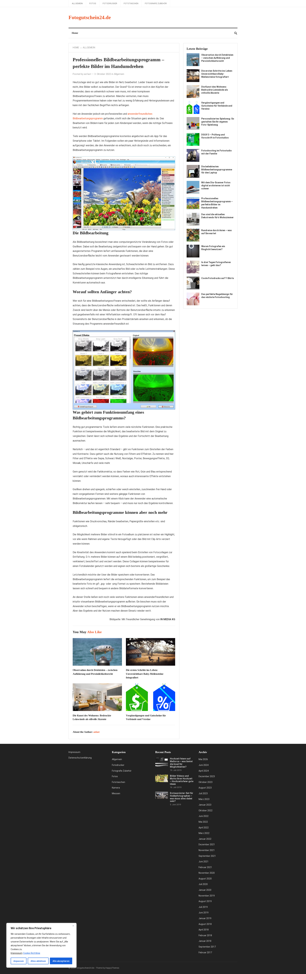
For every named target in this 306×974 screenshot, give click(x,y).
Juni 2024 (203, 765)
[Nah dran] (73, 926)
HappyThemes (112, 968)
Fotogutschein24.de (90, 17)
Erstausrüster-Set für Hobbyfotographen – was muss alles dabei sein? (181, 797)
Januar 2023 (205, 804)
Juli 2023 (203, 793)
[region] (41, 945)
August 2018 (205, 924)
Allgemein (77, 3)
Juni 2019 (203, 912)
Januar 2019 (205, 918)
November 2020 (207, 873)
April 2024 (204, 771)
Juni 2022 (203, 816)
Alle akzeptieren (61, 961)
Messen (116, 793)
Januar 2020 (205, 890)
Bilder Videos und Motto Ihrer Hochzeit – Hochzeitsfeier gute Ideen (181, 780)
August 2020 (205, 878)
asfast (87, 74)
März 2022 (204, 833)
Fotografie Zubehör (156, 3)
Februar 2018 (205, 935)
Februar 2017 (205, 952)
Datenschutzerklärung (80, 757)
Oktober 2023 (205, 782)
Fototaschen (131, 3)
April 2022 (204, 827)
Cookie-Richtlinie (31, 953)
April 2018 (204, 929)
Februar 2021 (205, 867)
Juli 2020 (203, 884)
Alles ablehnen (38, 961)
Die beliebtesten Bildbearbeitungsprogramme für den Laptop (216, 169)
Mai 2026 (203, 759)
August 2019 (205, 901)
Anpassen (18, 961)
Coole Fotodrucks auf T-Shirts (217, 278)
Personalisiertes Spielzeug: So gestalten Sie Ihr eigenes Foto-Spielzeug (217, 121)
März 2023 (204, 799)
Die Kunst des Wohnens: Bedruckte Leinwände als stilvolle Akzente (214, 90)
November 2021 (207, 850)
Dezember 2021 (207, 844)
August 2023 (205, 787)
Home (75, 33)
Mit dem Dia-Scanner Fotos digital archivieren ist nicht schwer (215, 185)
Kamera (116, 787)
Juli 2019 (203, 907)
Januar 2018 (205, 941)
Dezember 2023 (207, 776)
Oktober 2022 (205, 810)
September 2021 (207, 856)
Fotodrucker (110, 3)
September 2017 (207, 946)
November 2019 (207, 895)
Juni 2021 (203, 861)
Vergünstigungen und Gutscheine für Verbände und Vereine (216, 105)
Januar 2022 (205, 839)
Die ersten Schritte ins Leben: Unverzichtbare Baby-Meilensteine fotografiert (144, 674)
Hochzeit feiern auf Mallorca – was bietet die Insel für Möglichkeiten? (181, 762)
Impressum (74, 752)
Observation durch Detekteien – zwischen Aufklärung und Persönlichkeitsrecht (217, 58)
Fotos (92, 3)
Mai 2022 (203, 822)
